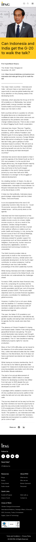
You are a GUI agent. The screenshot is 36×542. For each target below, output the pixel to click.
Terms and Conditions (13, 536)
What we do (24, 477)
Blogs (3, 477)
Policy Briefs (5, 483)
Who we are (24, 480)
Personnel (23, 486)
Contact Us (23, 498)
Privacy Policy (26, 536)
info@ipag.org (5, 466)
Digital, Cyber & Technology (10, 515)
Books (3, 480)
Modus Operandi (25, 483)
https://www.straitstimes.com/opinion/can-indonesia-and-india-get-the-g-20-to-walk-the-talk (18, 76)
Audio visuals (5, 486)
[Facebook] (19, 427)
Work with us (24, 495)
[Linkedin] (24, 427)
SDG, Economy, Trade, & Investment (12, 512)
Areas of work (5, 498)
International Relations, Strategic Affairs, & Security (16, 509)
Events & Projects (6, 495)
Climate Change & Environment (10, 506)
